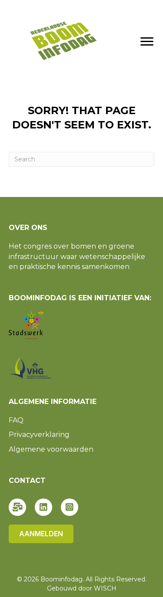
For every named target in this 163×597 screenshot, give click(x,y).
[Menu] (147, 41)
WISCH (105, 588)
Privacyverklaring (39, 434)
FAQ (16, 420)
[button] (17, 507)
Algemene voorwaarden (51, 449)
